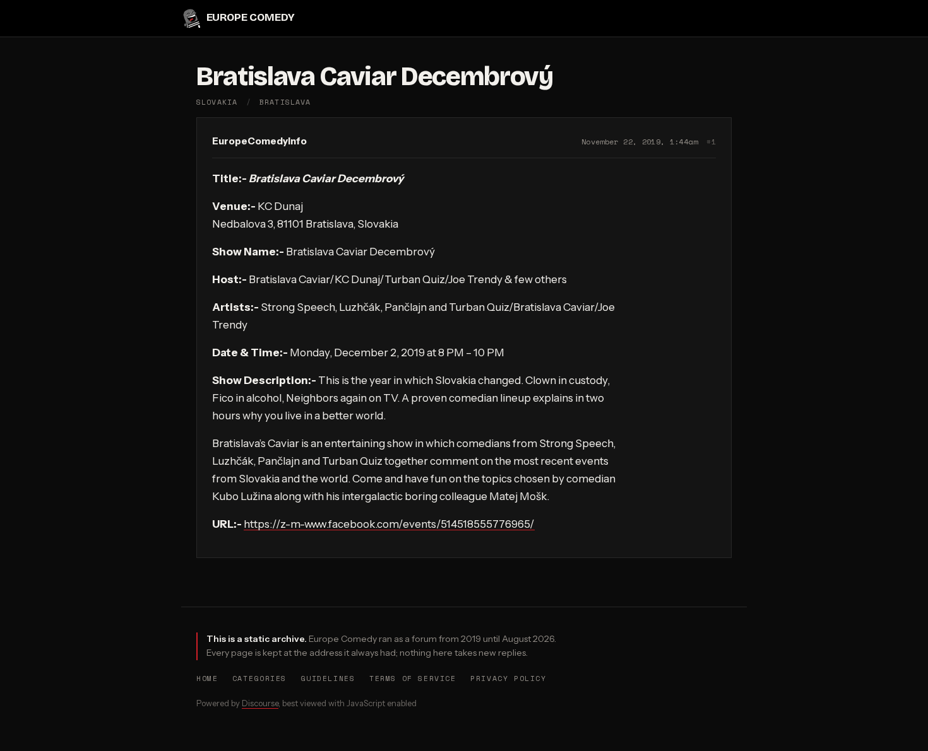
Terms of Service (412, 678)
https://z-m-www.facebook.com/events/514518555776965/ (389, 524)
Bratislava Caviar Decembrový (374, 76)
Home (207, 678)
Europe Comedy (250, 18)
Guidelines (327, 678)
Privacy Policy (508, 678)
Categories (259, 678)
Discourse (260, 703)
